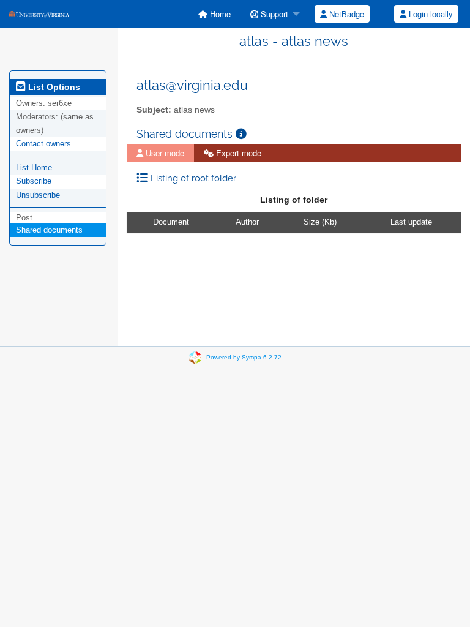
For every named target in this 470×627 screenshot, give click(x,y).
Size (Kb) (320, 222)
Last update (411, 222)
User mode (163, 153)
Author (247, 222)
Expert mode (237, 153)
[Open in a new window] (241, 133)
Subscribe (33, 181)
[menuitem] (214, 14)
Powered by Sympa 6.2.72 (244, 357)
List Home (34, 167)
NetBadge (345, 14)
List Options (53, 87)
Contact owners (43, 143)
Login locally (429, 14)
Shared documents (49, 230)
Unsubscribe (38, 195)
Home (219, 14)
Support (273, 14)
